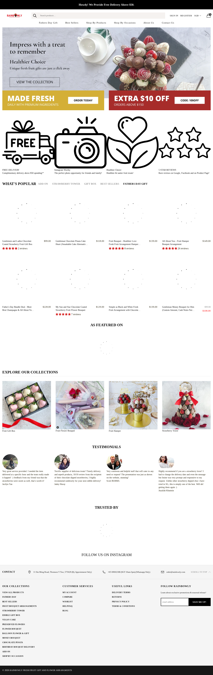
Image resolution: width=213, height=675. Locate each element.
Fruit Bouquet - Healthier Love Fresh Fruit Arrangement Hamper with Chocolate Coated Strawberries (124, 243)
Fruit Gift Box (8, 431)
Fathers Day (9, 597)
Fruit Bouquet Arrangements (19, 606)
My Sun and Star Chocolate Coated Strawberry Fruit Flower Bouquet (71, 308)
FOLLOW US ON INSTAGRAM (107, 555)
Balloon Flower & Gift (15, 633)
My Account (69, 592)
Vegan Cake (9, 620)
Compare (68, 597)
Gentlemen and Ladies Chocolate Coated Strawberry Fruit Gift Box (17, 242)
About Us (148, 22)
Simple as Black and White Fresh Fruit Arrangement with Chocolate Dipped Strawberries (124, 309)
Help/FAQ (67, 606)
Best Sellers (71, 22)
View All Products (13, 592)
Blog (65, 611)
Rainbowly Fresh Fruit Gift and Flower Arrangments (41, 670)
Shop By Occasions (125, 22)
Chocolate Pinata (12, 642)
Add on (43, 183)
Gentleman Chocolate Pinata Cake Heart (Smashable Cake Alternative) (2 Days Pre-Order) (71, 243)
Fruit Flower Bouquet (65, 431)
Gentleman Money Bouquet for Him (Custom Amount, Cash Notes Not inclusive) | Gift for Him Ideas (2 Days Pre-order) (178, 309)
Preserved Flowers (13, 624)
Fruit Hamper (115, 431)
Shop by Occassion (12, 656)
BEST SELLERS (109, 183)
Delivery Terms (121, 592)
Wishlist (68, 602)
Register (186, 15)
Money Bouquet (11, 638)
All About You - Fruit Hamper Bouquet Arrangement (175, 242)
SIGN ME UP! (199, 602)
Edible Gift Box (11, 615)
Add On (6, 652)
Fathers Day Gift (48, 22)
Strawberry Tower (66, 183)
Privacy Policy (120, 602)
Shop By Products (96, 22)
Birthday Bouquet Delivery (18, 647)
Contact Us (168, 22)
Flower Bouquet (12, 629)
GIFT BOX (90, 183)
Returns (117, 597)
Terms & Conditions (123, 606)
